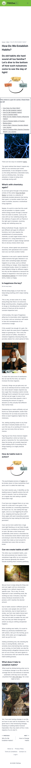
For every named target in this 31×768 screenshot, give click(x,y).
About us (10, 749)
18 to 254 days (17, 677)
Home (3, 42)
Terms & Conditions (11, 751)
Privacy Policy (19, 749)
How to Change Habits (10, 114)
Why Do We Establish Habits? (12, 110)
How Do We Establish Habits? (12, 112)
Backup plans (7, 123)
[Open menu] (27, 3)
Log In (15, 754)
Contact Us (22, 751)
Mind (7, 42)
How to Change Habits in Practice (14, 121)
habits (25, 162)
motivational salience (8, 276)
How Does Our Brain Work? (11, 108)
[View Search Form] (16, 3)
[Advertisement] (15, 22)
